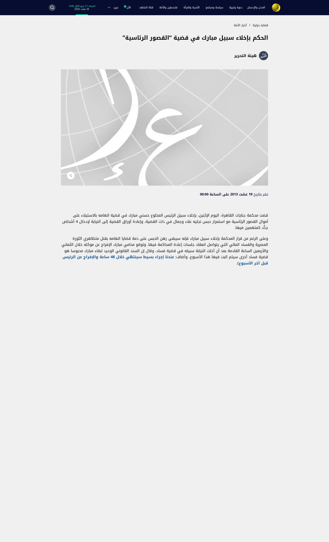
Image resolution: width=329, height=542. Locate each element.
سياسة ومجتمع (214, 7)
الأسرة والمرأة (192, 7)
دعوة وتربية (236, 7)
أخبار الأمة (240, 25)
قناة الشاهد (146, 7)
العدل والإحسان (256, 7)
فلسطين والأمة (168, 7)
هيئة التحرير (245, 55)
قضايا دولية (260, 25)
